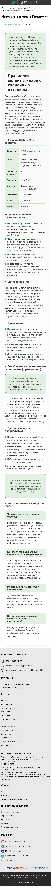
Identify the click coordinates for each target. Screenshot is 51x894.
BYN (26, 2)
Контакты (5, 796)
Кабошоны (6, 712)
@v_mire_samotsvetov (15, 842)
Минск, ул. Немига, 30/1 (11, 688)
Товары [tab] (28, 24)
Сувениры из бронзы (10, 704)
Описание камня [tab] (12, 24)
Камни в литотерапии (11, 723)
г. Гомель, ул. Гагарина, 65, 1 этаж (15, 684)
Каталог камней (8, 708)
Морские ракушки (9, 730)
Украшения (6, 716)
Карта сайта (7, 816)
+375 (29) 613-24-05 (13, 661)
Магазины (5, 792)
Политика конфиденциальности (15, 799)
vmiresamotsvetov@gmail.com (18, 666)
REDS (34, 882)
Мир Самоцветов (13, 851)
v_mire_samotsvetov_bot (16, 856)
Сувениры (5, 745)
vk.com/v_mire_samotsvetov (18, 846)
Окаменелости (8, 727)
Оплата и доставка (10, 812)
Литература (7, 734)
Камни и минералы (9, 719)
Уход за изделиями (9, 827)
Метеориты (6, 738)
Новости (5, 820)
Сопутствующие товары (12, 742)
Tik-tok (8, 861)
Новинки (5, 701)
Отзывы (4, 823)
